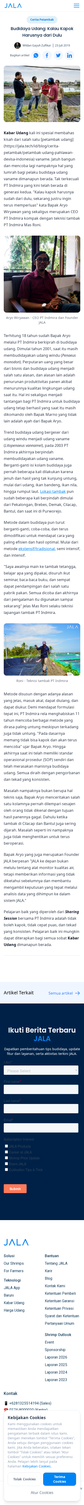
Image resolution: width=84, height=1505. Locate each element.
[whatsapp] (36, 55)
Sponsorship (55, 1350)
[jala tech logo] (13, 5)
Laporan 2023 (56, 1380)
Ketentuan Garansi (59, 1301)
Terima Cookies (59, 1479)
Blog (48, 1278)
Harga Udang (14, 1310)
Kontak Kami (55, 1286)
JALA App (12, 1288)
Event (49, 1342)
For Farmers (14, 1271)
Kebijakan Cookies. (37, 1466)
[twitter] (58, 55)
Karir (48, 1271)
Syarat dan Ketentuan (62, 1316)
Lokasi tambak (53, 491)
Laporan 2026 (56, 1357)
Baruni (9, 1295)
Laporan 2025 (56, 1365)
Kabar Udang (14, 1303)
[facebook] (47, 55)
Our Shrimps (14, 1263)
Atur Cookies (42, 1492)
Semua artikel (61, 993)
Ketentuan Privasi (59, 1308)
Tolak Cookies (24, 1479)
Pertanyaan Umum (59, 1323)
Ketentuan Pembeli (60, 1293)
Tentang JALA (56, 1263)
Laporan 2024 (56, 1372)
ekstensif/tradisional (36, 548)
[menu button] (76, 5)
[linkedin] (69, 55)
